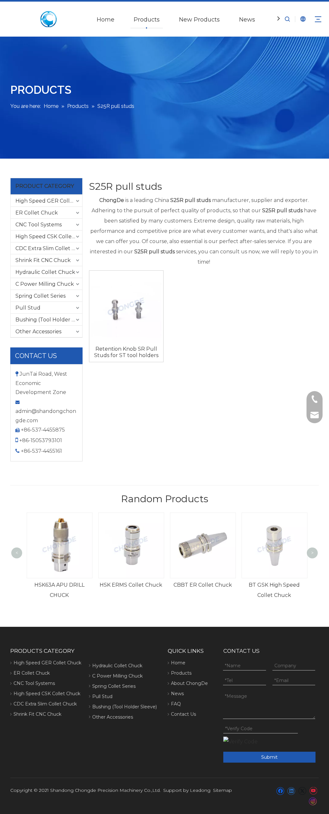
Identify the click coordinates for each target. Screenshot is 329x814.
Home (105, 19)
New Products (199, 19)
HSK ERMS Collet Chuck (129, 585)
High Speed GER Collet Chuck (48, 201)
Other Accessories (38, 331)
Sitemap (222, 790)
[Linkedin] (291, 791)
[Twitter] (302, 791)
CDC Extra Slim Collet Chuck (48, 248)
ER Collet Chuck (36, 213)
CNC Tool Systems (38, 225)
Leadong (200, 790)
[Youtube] (313, 791)
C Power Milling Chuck (44, 284)
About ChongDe (189, 683)
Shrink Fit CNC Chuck (43, 260)
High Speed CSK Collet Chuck (48, 236)
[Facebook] (280, 791)
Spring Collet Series (40, 296)
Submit (269, 757)
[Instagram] (313, 801)
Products (147, 19)
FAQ (176, 704)
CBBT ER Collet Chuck (201, 585)
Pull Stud (27, 308)
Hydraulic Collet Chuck (45, 272)
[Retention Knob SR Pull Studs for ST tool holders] (126, 307)
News (247, 19)
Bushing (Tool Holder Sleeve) (48, 320)
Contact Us (183, 714)
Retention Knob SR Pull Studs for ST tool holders (126, 352)
